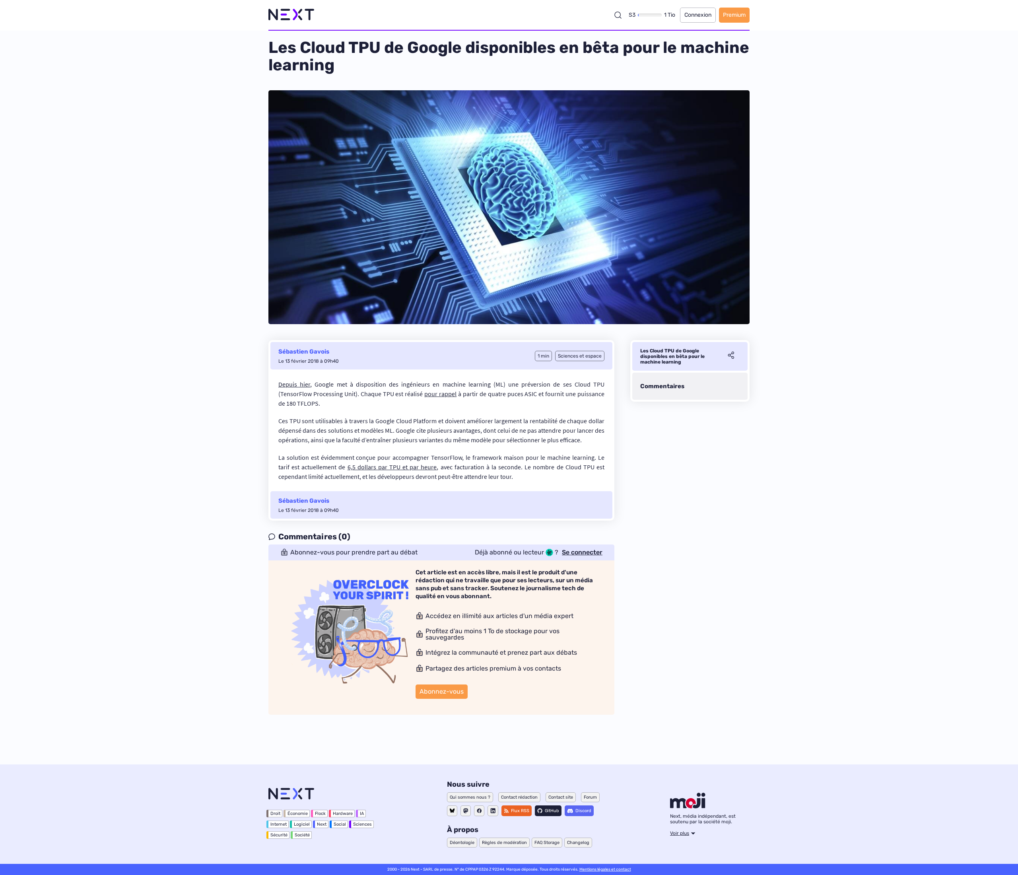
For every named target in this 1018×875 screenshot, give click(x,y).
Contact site (560, 797)
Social (340, 824)
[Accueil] (291, 15)
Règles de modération (504, 842)
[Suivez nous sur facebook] (479, 810)
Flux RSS (520, 810)
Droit (275, 813)
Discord (583, 810)
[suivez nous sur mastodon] (465, 810)
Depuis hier (294, 384)
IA (362, 813)
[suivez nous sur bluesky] (452, 810)
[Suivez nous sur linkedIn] (493, 810)
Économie (298, 813)
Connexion (697, 15)
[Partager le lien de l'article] (730, 356)
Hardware (343, 813)
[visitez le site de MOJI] (687, 806)
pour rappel (440, 394)
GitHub (552, 810)
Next (321, 824)
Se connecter (582, 552)
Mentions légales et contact (605, 869)
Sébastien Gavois (303, 351)
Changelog (578, 842)
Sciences (362, 824)
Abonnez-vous (442, 691)
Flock (320, 813)
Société (302, 835)
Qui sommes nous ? (470, 797)
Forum (590, 797)
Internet (278, 824)
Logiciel (302, 824)
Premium (734, 15)
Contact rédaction (519, 797)
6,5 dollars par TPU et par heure (392, 467)
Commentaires (662, 386)
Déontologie (462, 842)
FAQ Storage (547, 842)
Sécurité (279, 835)
